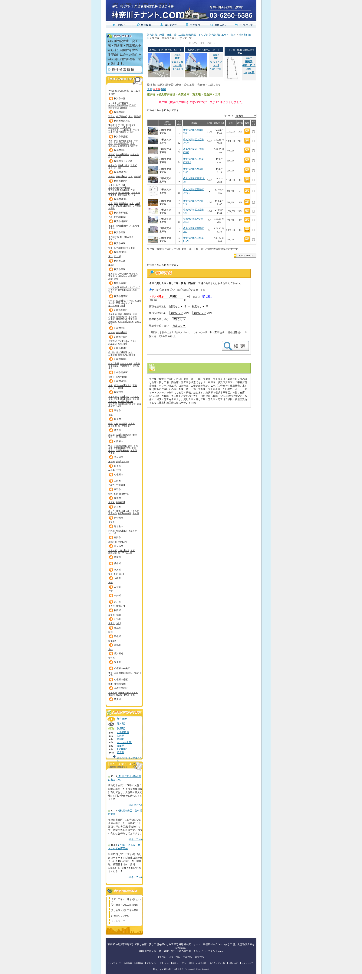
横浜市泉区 (119, 269)
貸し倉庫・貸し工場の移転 (124, 905)
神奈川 (136, 130)
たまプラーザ (133, 287)
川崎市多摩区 (121, 359)
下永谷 (111, 226)
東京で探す (162, 957)
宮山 (121, 574)
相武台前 (112, 542)
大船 (116, 423)
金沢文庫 (120, 185)
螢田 (134, 448)
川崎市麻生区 (121, 381)
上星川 (126, 165)
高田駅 (120, 746)
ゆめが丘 (112, 274)
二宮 (110, 591)
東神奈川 (112, 125)
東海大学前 (124, 494)
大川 (110, 324)
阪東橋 (123, 108)
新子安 (132, 125)
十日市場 (130, 248)
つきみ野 (134, 511)
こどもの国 (113, 287)
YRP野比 (122, 401)
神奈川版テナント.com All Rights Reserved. (191, 969)
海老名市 (118, 526)
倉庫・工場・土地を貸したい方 (126, 900)
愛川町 (117, 662)
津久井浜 (112, 401)
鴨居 (123, 248)
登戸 (129, 366)
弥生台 (124, 276)
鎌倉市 (117, 419)
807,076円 (177, 69)
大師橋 (130, 321)
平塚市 (117, 410)
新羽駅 (120, 739)
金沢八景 (131, 195)
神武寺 (111, 470)
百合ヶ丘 (112, 388)
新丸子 (133, 341)
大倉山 (111, 206)
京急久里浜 (119, 399)
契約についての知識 (197, 963)
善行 (135, 434)
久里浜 (128, 399)
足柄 (123, 448)
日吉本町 (137, 206)
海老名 (119, 531)
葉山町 (117, 563)
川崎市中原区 (121, 337)
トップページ (115, 963)
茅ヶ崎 (111, 461)
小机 (137, 203)
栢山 (110, 448)
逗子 (118, 470)
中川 (122, 305)
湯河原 (111, 658)
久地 (130, 352)
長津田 (117, 248)
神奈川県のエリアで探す (222, 35)
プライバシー (152, 963)
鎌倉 (110, 423)
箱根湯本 (112, 641)
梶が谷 (111, 352)
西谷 (120, 165)
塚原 (132, 550)
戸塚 (110, 217)
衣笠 (127, 396)
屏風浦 (119, 176)
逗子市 (117, 466)
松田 (118, 615)
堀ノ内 (130, 401)
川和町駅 (122, 749)
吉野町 (111, 154)
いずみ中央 (132, 274)
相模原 (122, 673)
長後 (118, 434)
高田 (116, 203)
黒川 (120, 388)
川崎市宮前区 (121, 372)
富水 (136, 446)
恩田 (135, 290)
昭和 (129, 314)
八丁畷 (111, 317)
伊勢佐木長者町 (115, 105)
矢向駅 (120, 736)
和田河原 (112, 550)
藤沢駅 (120, 752)
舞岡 (123, 217)
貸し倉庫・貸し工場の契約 (124, 910)
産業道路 (112, 314)
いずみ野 (122, 274)
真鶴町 (117, 645)
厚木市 (117, 498)
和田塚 (131, 423)
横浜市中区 (119, 98)
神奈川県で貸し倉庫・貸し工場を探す (124, 91)
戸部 (130, 116)
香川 (118, 461)
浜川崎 (124, 317)
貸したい (165, 963)
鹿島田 (119, 332)
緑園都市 (132, 276)
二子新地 (112, 355)
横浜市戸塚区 (121, 212)
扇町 (118, 319)
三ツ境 (117, 256)
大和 (127, 511)
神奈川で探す (175, 957)
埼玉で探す (200, 957)
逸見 (118, 406)
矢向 (110, 141)
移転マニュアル (179, 963)
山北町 (117, 619)
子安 (122, 130)
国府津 (111, 450)
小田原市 (118, 441)
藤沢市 (117, 430)
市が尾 (128, 290)
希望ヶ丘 (112, 239)
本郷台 (111, 265)
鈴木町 (111, 319)
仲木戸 (111, 132)
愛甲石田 (120, 502)
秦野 (116, 494)
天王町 (117, 168)
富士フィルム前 (125, 553)
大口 (122, 127)
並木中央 (112, 195)
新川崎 (111, 332)
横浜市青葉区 (121, 283)
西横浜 (111, 116)
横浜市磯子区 (121, 172)
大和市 (117, 506)
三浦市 (117, 480)
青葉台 (123, 287)
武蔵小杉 (112, 344)
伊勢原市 (118, 517)
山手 (120, 103)
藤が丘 (121, 290)
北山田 (119, 301)
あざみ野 (112, 290)
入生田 (111, 453)
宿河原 (136, 366)
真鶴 (110, 649)
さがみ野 (132, 531)
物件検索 (128, 963)
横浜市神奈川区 (122, 120)
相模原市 (118, 474)
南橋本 (137, 673)
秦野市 (117, 489)
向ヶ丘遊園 (113, 363)
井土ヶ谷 (134, 154)
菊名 (132, 203)
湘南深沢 (123, 423)
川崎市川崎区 (121, 310)
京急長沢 (122, 404)
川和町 (111, 303)
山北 (118, 623)
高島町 (124, 116)
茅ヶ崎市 (118, 457)
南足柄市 (118, 546)
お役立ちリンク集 (120, 915)
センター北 (128, 301)
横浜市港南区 (121, 221)
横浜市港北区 (121, 199)
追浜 (110, 399)
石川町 (132, 105)
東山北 (111, 623)
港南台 (119, 226)
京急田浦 (131, 404)
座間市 (117, 537)
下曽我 (117, 448)
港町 (118, 317)
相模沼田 (112, 553)
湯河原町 (118, 653)
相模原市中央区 (122, 668)
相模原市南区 (121, 688)
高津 (125, 352)
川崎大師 (122, 314)
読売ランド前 (126, 363)
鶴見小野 (125, 143)
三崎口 (111, 485)
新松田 (111, 615)
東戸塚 (117, 217)
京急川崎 (132, 319)
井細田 (124, 446)
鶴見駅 (121, 728)
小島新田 (132, 317)
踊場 (110, 279)
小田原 (117, 446)
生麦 (136, 141)
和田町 (133, 165)
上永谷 (111, 228)
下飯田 (111, 276)
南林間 (136, 513)
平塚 (110, 415)
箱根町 (117, 636)
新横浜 (128, 206)
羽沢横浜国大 (122, 132)
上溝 (116, 673)
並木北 (111, 185)
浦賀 (122, 396)
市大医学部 (113, 190)
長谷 (129, 426)
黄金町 (119, 154)
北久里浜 (134, 396)
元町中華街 (113, 108)
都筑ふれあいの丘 (124, 303)
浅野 (110, 143)
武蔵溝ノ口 (123, 355)
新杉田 (137, 176)
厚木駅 (121, 723)
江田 (110, 292)
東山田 (138, 301)
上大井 (111, 606)
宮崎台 (111, 377)
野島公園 (122, 195)
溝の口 (119, 352)
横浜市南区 (119, 150)
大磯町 (117, 578)
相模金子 (120, 606)
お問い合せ (233, 963)
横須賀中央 (113, 396)
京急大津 (112, 404)
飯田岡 (133, 450)
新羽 (121, 203)
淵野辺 (129, 673)
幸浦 (127, 190)
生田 (110, 368)
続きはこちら (136, 805)
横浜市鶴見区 (121, 136)
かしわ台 (112, 533)
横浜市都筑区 (121, 296)
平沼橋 (137, 116)
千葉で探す (188, 957)
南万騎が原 (113, 237)
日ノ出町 (112, 103)
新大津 (136, 399)
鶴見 (121, 141)
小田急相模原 (131, 692)
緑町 (130, 446)
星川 (110, 168)
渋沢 (110, 494)
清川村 (117, 699)
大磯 (110, 582)
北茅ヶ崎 (125, 461)
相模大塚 (120, 511)
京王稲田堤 (113, 366)
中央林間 (127, 513)
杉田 (130, 176)
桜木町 (126, 103)
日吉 (110, 203)
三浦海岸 (120, 485)
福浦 (128, 188)
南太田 (117, 157)
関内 (126, 105)
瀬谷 (110, 256)
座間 (120, 542)
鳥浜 (122, 190)
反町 (131, 132)
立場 (118, 276)
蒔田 (110, 157)
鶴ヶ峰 (123, 237)
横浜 (118, 116)
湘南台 (111, 434)
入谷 (125, 542)
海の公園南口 (124, 192)
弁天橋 (117, 143)
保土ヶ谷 (112, 165)
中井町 (117, 595)
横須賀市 (118, 392)
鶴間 (120, 513)
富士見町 (122, 426)
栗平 (135, 385)
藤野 (123, 684)
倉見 (116, 574)
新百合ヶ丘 (119, 385)
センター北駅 (124, 742)
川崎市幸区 (119, 328)
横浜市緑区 (119, 243)
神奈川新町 (113, 127)
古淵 (127, 695)
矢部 (110, 675)
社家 (125, 531)
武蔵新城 (112, 341)
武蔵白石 (122, 321)
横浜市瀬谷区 (121, 252)
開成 (110, 632)
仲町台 (111, 301)
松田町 (117, 610)
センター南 (113, 305)
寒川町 (117, 569)
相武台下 (120, 695)
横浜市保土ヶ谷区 (123, 161)
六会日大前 (126, 434)
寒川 (110, 574)
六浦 (132, 190)
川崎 (135, 314)
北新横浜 (120, 206)
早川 (118, 450)
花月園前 (122, 146)
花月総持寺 (132, 146)
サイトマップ (118, 921)
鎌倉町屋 (112, 426)
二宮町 (117, 587)
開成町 (117, 627)
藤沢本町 (123, 437)
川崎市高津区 (121, 348)
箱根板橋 (125, 450)
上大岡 (136, 226)
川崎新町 (112, 321)
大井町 (117, 601)
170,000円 (249, 72)
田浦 (139, 404)
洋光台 (111, 176)
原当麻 (121, 692)
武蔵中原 (122, 344)
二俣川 (130, 237)
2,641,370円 (216, 69)
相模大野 (112, 692)
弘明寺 (126, 154)
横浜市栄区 (119, 260)
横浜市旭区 (119, 232)
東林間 (111, 695)
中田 (116, 279)
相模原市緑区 (121, 679)
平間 (120, 341)
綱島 (126, 203)
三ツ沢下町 (113, 130)
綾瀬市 (117, 557)
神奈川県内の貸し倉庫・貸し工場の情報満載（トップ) (177, 35)
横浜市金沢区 (121, 181)
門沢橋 (111, 531)
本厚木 (111, 502)
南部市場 (135, 192)
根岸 (125, 176)
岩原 (127, 550)
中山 (110, 248)
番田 (110, 673)
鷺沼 (125, 377)
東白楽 (128, 130)
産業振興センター (116, 188)
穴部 (128, 448)
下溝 (132, 695)
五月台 (128, 385)
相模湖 (117, 684)
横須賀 (111, 406)
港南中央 (127, 226)
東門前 (124, 319)
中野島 (123, 366)
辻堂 (116, 437)
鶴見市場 (128, 141)
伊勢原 (111, 522)
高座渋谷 (112, 513)
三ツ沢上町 (123, 125)
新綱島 (111, 208)
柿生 (110, 385)
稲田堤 (136, 363)
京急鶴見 (112, 146)
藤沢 (110, 437)
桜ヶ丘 (111, 511)
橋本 (110, 684)
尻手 (125, 332)
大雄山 (121, 550)
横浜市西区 (119, 112)
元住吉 (126, 341)
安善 (116, 141)
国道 (132, 143)
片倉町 (128, 127)
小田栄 (138, 321)
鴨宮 (110, 446)
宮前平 (119, 377)
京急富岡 (112, 192)
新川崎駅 (122, 718)
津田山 (132, 355)
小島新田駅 (123, 732)
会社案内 (139, 963)
